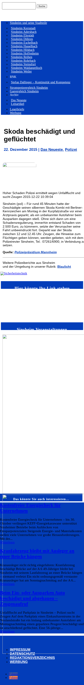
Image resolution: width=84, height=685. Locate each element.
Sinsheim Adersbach (24, 32)
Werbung (15, 113)
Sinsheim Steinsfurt (23, 64)
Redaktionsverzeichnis (32, 658)
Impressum (20, 649)
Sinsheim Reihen (21, 57)
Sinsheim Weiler (21, 71)
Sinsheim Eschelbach (24, 42)
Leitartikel (17, 104)
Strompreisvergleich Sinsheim (29, 87)
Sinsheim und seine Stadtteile (28, 23)
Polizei (71, 149)
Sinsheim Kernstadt (23, 28)
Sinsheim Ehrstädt (22, 35)
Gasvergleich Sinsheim (24, 91)
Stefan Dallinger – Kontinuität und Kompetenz (40, 82)
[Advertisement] (14, 305)
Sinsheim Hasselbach (24, 46)
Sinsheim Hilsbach (22, 50)
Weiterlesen (7, 542)
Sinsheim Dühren (22, 39)
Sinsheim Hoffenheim (25, 53)
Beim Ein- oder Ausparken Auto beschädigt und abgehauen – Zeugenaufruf (32, 598)
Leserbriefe (17, 109)
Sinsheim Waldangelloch (26, 68)
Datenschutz (22, 654)
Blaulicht (64, 266)
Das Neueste (18, 100)
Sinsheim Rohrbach (23, 60)
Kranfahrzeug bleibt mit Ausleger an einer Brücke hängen (37, 553)
